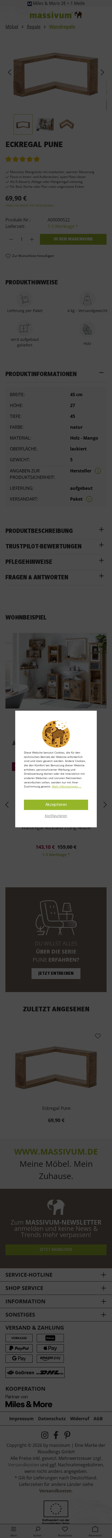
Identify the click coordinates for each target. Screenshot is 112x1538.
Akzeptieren (56, 805)
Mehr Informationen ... (66, 786)
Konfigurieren (56, 815)
